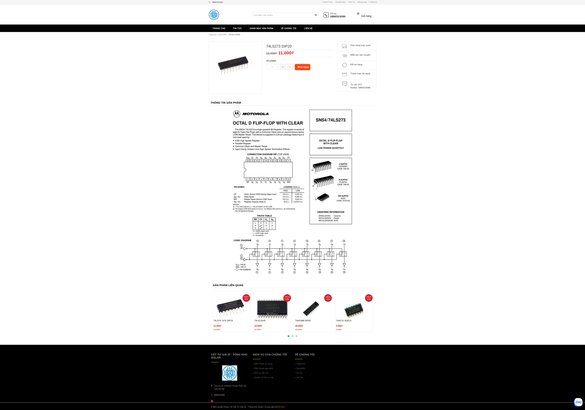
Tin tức (299, 373)
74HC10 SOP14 (343, 313)
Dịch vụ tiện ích (261, 373)
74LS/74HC (222, 34)
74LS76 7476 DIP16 (223, 313)
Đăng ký (373, 2)
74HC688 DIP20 (303, 313)
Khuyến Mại (340, 2)
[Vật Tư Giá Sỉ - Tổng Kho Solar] (229, 373)
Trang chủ (212, 34)
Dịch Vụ (351, 2)
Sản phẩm (300, 368)
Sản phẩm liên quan (228, 285)
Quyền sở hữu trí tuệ (263, 377)
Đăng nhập (362, 2)
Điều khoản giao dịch (263, 368)
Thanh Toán (327, 2)
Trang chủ (300, 364)
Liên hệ (299, 377)
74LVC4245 (260, 313)
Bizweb (281, 407)
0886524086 (338, 16)
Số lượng (271, 61)
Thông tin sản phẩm (226, 102)
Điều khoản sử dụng (263, 364)
